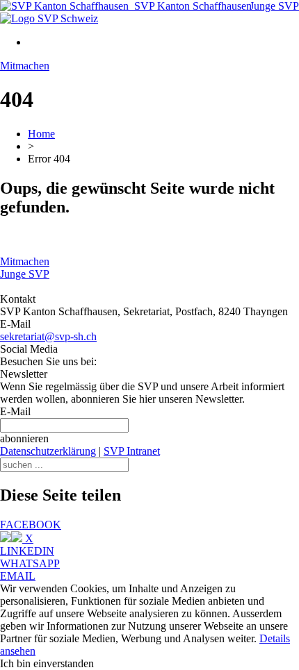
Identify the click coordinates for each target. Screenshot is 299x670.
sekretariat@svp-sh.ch (48, 336)
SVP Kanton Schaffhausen (190, 6)
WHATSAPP (30, 563)
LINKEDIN (27, 551)
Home (41, 134)
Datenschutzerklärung (48, 451)
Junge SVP (274, 6)
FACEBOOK (30, 524)
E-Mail (15, 411)
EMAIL (17, 576)
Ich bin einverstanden (47, 663)
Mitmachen (24, 66)
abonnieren (24, 438)
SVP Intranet (132, 451)
